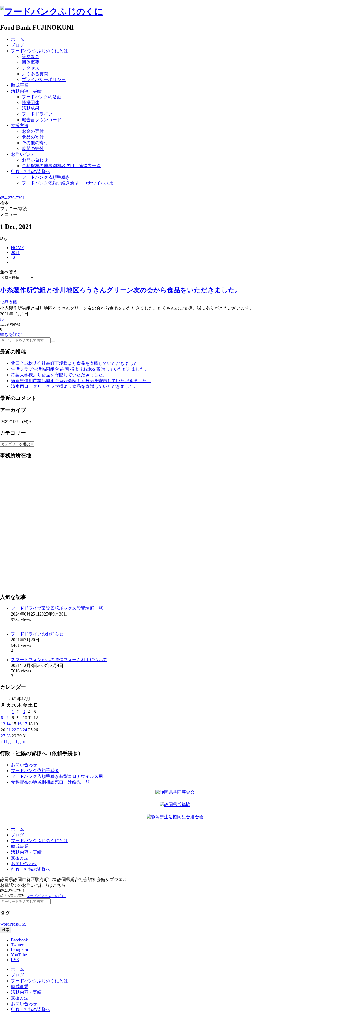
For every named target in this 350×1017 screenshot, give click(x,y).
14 (8, 723)
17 (25, 723)
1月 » (20, 741)
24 (25, 729)
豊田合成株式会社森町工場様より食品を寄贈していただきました (74, 363)
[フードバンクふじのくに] (51, 11)
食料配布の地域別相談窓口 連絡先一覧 (50, 782)
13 (3, 723)
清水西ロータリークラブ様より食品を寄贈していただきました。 (74, 386)
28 (8, 735)
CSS (23, 924)
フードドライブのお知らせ (37, 634)
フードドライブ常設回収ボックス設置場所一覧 (57, 608)
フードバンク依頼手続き (35, 770)
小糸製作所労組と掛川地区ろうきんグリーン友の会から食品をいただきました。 (120, 290)
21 (8, 729)
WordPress (9, 924)
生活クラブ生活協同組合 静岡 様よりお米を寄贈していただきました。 (80, 369)
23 (19, 729)
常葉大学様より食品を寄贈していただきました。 (59, 374)
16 (19, 723)
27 (3, 735)
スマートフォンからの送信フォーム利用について (59, 659)
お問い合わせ (24, 764)
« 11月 (6, 741)
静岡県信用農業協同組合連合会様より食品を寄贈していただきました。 (81, 380)
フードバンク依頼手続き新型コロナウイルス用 (57, 776)
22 (14, 729)
